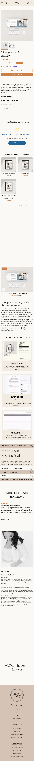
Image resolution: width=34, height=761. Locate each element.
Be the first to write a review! (17, 143)
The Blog (17, 731)
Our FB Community (17, 750)
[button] (6, 3)
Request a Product (17, 737)
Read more (5, 92)
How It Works (6, 97)
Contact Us (17, 718)
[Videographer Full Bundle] (17, 279)
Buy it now (17, 75)
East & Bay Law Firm (17, 747)
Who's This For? (7, 105)
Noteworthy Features (10, 101)
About (17, 712)
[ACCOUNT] (28, 3)
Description (5, 81)
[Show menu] (2, 3)
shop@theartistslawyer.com (11, 582)
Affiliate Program (17, 734)
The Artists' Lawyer (17, 668)
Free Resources (17, 728)
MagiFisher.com (17, 754)
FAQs (17, 715)
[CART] (32, 3)
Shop (17, 709)
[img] (17, 503)
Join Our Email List (17, 757)
